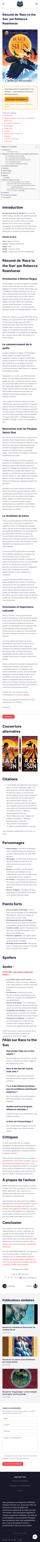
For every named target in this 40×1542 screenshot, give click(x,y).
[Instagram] (15, 1540)
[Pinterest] (9, 1540)
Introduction (8, 115)
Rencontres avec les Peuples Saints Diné (20, 160)
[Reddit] (12, 1540)
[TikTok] (17, 1540)
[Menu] (3, 4)
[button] (35, 1537)
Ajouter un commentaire (13, 1438)
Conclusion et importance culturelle (18, 163)
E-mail (6, 1425)
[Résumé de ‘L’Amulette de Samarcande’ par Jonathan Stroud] (20, 1314)
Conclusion (8, 141)
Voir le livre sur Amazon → (17, 99)
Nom (6, 1418)
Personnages (8, 126)
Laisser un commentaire (12, 1464)
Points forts (8, 128)
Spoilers (7, 131)
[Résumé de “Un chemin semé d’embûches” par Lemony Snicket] (20, 1346)
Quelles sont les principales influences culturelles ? (23, 188)
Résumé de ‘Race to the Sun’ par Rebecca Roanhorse (20, 154)
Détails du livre (14, 151)
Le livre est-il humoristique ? (18, 190)
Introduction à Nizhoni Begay (16, 156)
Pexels (26, 1269)
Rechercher (8, 717)
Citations (6, 168)
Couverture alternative (12, 123)
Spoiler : (7, 177)
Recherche (6, 707)
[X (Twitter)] (6, 1540)
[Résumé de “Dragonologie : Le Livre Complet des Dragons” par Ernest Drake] (20, 1379)
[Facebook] (3, 1540)
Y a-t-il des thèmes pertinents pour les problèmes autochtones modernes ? (23, 186)
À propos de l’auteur (11, 139)
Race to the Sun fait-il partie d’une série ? (21, 183)
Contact (20, 1491)
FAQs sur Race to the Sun (13, 134)
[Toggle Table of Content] (36, 147)
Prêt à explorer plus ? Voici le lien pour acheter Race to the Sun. (19, 1243)
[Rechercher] (37, 4)
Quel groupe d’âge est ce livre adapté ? (20, 182)
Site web (7, 1431)
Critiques (7, 136)
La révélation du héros (15, 161)
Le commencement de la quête (17, 158)
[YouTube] (20, 1540)
